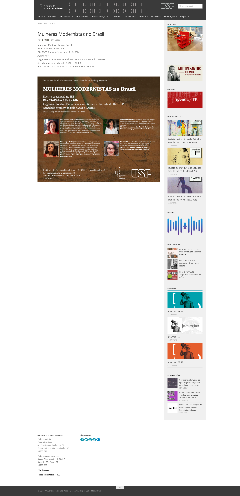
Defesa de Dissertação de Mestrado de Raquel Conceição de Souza (190, 407)
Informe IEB (174, 336)
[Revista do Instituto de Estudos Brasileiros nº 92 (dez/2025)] (185, 156)
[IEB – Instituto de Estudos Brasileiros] (51, 7)
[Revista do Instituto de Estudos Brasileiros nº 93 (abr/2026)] (185, 128)
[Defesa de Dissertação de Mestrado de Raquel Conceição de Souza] (173, 408)
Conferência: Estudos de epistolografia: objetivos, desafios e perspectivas (190, 382)
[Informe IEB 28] (185, 351)
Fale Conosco (43, 470)
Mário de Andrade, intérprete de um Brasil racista (189, 263)
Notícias (155, 16)
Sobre (40, 16)
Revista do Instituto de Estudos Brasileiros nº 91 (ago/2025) (184, 198)
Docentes (116, 16)
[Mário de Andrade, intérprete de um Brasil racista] (173, 264)
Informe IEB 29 (175, 311)
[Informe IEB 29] (185, 300)
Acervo (51, 16)
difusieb (46, 40)
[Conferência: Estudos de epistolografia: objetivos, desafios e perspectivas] (173, 383)
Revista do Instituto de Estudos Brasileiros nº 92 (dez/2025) (184, 169)
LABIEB (142, 16)
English (183, 16)
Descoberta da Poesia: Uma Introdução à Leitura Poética (190, 252)
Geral (41, 23)
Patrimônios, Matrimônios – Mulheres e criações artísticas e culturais (190, 395)
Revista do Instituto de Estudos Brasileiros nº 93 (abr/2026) (184, 141)
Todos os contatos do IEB (49, 474)
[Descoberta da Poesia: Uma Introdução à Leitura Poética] (173, 253)
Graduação (81, 16)
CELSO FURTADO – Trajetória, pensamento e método (190, 274)
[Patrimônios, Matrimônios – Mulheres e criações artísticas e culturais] (173, 396)
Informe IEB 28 (175, 362)
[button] (169, 42)
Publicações (169, 16)
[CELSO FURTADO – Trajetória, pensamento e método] (173, 275)
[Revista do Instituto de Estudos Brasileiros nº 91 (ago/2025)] (185, 185)
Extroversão (65, 16)
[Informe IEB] (185, 325)
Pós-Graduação (99, 16)
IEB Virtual (129, 16)
